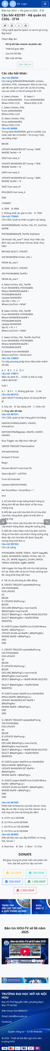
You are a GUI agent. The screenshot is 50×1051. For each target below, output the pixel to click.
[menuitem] (5, 4)
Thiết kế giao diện (15, 48)
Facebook (7, 1021)
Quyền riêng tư (16, 1031)
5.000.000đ (25, 890)
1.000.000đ (36, 881)
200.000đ (36, 873)
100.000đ (14, 873)
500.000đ (12, 881)
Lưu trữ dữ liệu (13, 53)
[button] (5, 4)
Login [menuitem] (22, 3)
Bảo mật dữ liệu (14, 58)
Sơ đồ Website (34, 1031)
